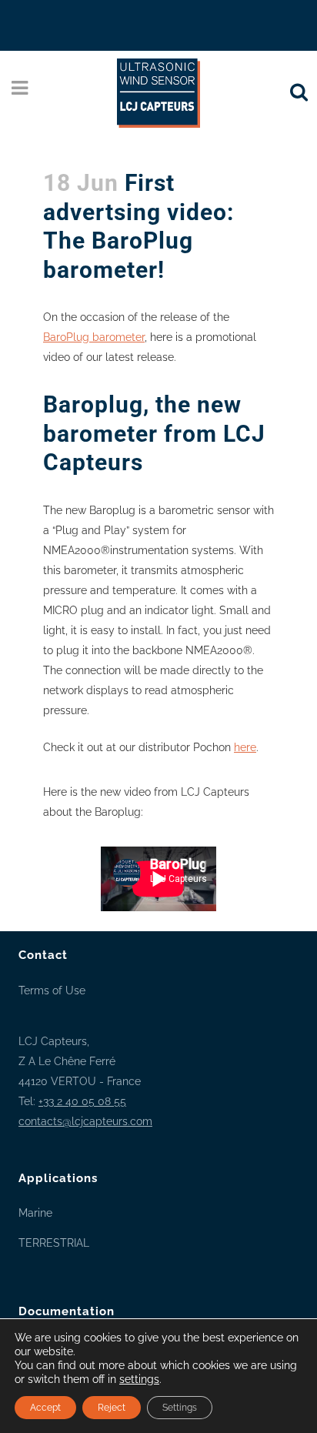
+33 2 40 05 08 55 (82, 1101)
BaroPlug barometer (94, 337)
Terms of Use (51, 990)
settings (139, 1379)
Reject (111, 1407)
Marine (35, 1213)
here (245, 747)
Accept (45, 1407)
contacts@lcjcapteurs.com (85, 1121)
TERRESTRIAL (53, 1243)
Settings (179, 1407)
